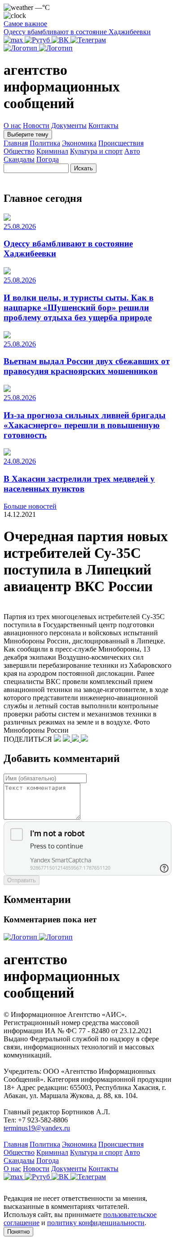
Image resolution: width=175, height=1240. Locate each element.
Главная (16, 143)
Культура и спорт (96, 151)
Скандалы (19, 159)
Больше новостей (30, 506)
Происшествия (121, 143)
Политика (45, 143)
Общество (19, 151)
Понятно (18, 1231)
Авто (132, 151)
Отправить (21, 880)
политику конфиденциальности (95, 1222)
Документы (69, 125)
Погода (47, 159)
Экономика (79, 143)
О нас (12, 125)
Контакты (103, 125)
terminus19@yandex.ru (37, 1128)
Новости (36, 125)
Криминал (52, 151)
